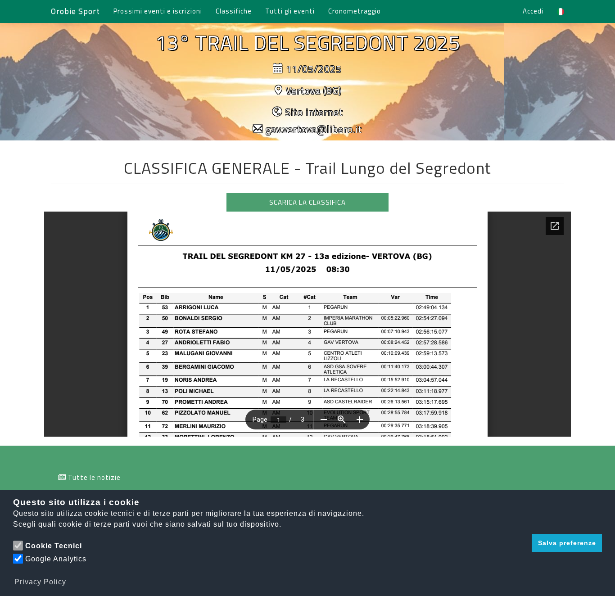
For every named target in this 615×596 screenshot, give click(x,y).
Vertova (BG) (314, 90)
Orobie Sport (75, 11)
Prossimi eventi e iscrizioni (157, 11)
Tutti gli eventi (290, 11)
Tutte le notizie (94, 477)
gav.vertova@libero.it (314, 129)
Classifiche (234, 11)
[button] (522, 542)
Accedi (533, 11)
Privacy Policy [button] (40, 582)
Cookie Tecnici (53, 546)
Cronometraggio (354, 11)
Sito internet (314, 112)
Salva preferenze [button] (567, 542)
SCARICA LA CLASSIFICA (307, 202)
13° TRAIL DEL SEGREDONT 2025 (307, 42)
